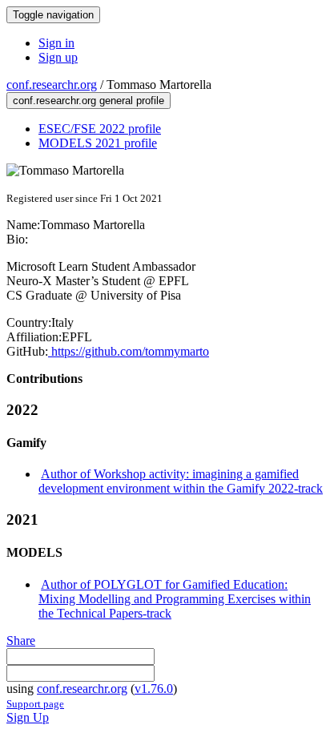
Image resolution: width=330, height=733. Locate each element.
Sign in (56, 43)
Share (20, 640)
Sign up (58, 57)
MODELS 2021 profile (97, 143)
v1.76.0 (154, 688)
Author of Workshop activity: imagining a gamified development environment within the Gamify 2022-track (180, 481)
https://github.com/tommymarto (128, 351)
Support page (35, 704)
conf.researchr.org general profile (88, 101)
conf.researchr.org (51, 84)
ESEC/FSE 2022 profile (99, 128)
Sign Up (27, 717)
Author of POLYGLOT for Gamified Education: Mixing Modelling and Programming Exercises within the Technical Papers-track (174, 599)
